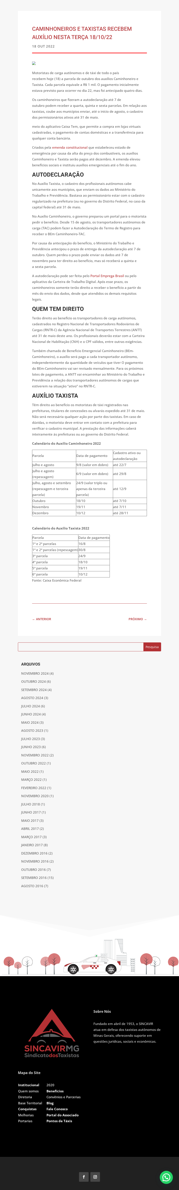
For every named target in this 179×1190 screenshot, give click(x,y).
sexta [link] (39, 266)
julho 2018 (30, 804)
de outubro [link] (85, 79)
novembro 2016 (35, 861)
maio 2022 (30, 771)
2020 (50, 1085)
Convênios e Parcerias (63, 1097)
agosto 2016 (32, 886)
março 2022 (31, 779)
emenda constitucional (70, 147)
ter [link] (59, 261)
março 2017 (31, 837)
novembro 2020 (35, 796)
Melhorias (26, 1115)
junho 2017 (31, 812)
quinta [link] (129, 261)
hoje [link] (50, 79)
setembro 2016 (34, 877)
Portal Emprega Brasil (107, 276)
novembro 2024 (35, 673)
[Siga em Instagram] (95, 1177)
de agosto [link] (117, 111)
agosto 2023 (32, 730)
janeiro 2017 (32, 845)
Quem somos (28, 1091)
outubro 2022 (33, 763)
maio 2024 (30, 722)
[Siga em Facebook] (84, 1177)
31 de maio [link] (89, 117)
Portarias (25, 1121)
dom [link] (93, 132)
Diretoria (25, 1097)
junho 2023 (31, 747)
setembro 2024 (34, 690)
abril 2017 (30, 828)
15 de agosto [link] (81, 222)
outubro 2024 (33, 681)
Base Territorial (30, 1103)
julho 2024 (30, 706)
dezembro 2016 (34, 853)
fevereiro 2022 (33, 788)
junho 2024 (31, 714)
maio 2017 (30, 820)
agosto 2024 (32, 698)
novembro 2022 (35, 755)
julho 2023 (30, 739)
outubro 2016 (33, 869)
